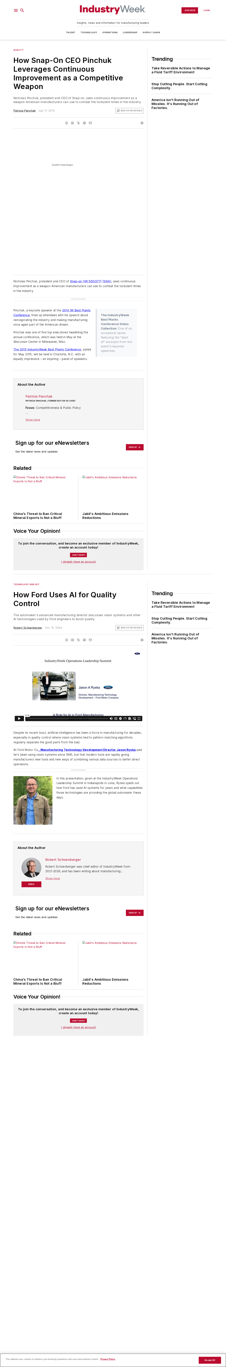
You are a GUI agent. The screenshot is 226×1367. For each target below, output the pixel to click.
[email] (90, 123)
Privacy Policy (107, 1359)
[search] (22, 10)
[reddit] (84, 123)
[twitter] (78, 123)
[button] (15, 10)
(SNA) (106, 281)
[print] (142, 123)
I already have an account (78, 561)
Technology (89, 32)
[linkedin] (72, 123)
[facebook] (66, 123)
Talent (70, 32)
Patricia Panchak (24, 110)
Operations (110, 32)
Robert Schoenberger (27, 627)
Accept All (209, 1360)
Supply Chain (151, 32)
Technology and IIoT (26, 584)
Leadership (130, 32)
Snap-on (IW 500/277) (86, 281)
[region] (113, 1360)
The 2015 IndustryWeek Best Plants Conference (47, 349)
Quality (18, 50)
